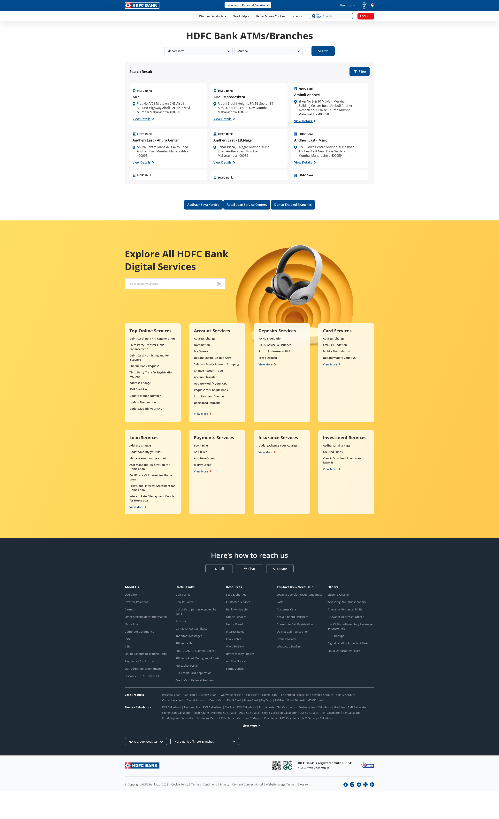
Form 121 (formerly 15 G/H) (276, 351)
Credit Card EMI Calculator (279, 713)
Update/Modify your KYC (145, 408)
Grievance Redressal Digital (345, 609)
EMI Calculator (171, 707)
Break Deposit (267, 358)
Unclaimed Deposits (207, 403)
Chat (251, 569)
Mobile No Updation (336, 351)
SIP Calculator (352, 713)
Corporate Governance (139, 631)
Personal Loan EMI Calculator (203, 707)
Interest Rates (235, 631)
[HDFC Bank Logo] (142, 5)
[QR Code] (276, 765)
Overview (131, 594)
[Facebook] (345, 784)
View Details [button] (142, 119)
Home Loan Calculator (176, 713)
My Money (201, 351)
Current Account (173, 700)
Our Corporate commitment (143, 668)
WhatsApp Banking (289, 646)
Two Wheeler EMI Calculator (277, 707)
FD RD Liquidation (270, 338)
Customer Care (286, 609)
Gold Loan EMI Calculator (350, 707)
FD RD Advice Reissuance (274, 345)
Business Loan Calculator (314, 707)
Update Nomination (142, 402)
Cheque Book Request (144, 366)
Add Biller (200, 452)
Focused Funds (333, 452)
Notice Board (234, 624)
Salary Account (345, 695)
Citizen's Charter (338, 594)
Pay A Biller (201, 445)
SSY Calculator (309, 713)
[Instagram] (352, 784)
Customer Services (238, 602)
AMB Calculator (249, 713)
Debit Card (234, 700)
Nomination (202, 345)
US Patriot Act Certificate (191, 628)
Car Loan (189, 695)
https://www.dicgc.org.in (312, 767)
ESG (127, 639)
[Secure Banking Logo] (367, 765)
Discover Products (211, 16)
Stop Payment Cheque (209, 396)
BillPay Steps (202, 465)
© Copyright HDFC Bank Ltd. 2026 (146, 784)
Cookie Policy (179, 784)
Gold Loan (252, 695)
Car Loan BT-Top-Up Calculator (257, 718)
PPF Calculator (330, 713)
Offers (295, 16)
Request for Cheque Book (211, 390)
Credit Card (216, 700)
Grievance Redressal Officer (345, 617)
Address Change (140, 383)
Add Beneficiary (204, 458)
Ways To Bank (235, 646)
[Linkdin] (372, 784)
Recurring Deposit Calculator (215, 718)
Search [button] (323, 51)
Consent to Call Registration (295, 624)
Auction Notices (236, 661)
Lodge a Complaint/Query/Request (299, 594)
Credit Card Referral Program (194, 680)
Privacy (224, 784)
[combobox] (198, 51)
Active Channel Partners (292, 617)
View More (201, 414)
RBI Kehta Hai (184, 643)
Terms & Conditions (204, 784)
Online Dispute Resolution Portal (146, 654)
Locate (282, 569)
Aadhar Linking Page (336, 445)
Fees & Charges (236, 594)
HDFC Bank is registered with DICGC (324, 763)
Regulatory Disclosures (140, 661)
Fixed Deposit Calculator (178, 718)
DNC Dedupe (335, 636)
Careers (130, 609)
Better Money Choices (270, 16)
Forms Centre (235, 668)
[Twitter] (365, 784)
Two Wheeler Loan (231, 695)
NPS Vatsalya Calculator (317, 718)
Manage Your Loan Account (147, 458)
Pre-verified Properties (294, 695)
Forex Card (251, 700)
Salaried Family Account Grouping (216, 364)
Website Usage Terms (280, 784)
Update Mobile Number (145, 396)
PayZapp (266, 700)
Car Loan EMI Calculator (240, 707)
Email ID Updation (335, 345)
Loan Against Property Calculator (215, 713)
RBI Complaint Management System (198, 658)
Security (180, 621)
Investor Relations (136, 602)
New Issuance (184, 602)
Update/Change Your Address (278, 445)
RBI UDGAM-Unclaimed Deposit (195, 651)
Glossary (303, 784)
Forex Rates (233, 639)
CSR (127, 646)
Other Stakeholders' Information (146, 617)
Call (221, 569)
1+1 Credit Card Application (193, 673)
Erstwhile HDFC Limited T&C (143, 676)
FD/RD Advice (138, 389)
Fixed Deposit (296, 700)
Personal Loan (171, 695)
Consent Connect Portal (247, 784)
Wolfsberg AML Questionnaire (347, 602)
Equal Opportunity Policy (343, 651)
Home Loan (269, 695)
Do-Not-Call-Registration (293, 631)
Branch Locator (286, 639)
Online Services (236, 617)
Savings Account (322, 695)
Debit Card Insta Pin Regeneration (152, 338)
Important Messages (188, 636)
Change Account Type (208, 370)
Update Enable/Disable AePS (213, 358)
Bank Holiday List (237, 609)
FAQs (280, 602)
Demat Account (196, 700)
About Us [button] (346, 5)
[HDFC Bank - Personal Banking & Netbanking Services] (142, 765)
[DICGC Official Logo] (288, 765)
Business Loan (207, 695)
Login (364, 16)
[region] (168, 105)
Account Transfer (205, 377)
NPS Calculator (289, 718)
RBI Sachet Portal (186, 665)
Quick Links (182, 594)
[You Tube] (359, 784)
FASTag (279, 700)
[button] (248, 5)
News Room (132, 624)
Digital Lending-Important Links (348, 643)
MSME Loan (315, 700)
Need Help (240, 16)
